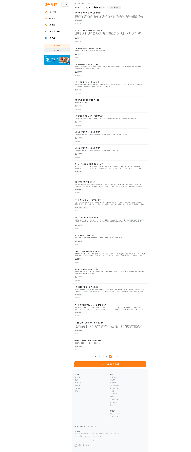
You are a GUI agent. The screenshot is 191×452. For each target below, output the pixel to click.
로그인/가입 (57, 50)
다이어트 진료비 (114, 385)
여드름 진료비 (114, 388)
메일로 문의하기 (114, 416)
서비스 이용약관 (91, 426)
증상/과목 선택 (114, 7)
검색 (66, 4)
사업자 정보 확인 (97, 436)
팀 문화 (76, 380)
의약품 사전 (113, 402)
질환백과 (112, 405)
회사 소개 (77, 377)
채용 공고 (77, 391)
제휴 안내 (77, 385)
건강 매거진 (113, 394)
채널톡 (118, 414)
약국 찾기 (112, 391)
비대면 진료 (113, 377)
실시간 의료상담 (114, 399)
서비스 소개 (78, 383)
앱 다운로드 (57, 45)
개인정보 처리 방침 (80, 426)
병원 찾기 (112, 380)
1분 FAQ (112, 396)
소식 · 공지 (77, 388)
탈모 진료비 (113, 383)
